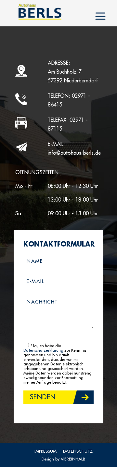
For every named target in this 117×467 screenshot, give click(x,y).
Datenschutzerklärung (43, 350)
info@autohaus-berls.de (74, 153)
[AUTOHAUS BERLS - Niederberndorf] (39, 11)
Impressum (45, 451)
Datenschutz (78, 451)
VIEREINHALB (73, 459)
